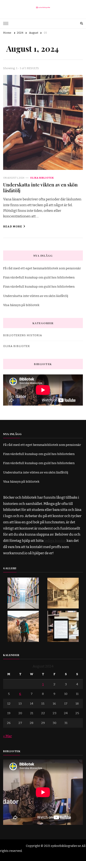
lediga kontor (55, 540)
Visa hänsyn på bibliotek (21, 305)
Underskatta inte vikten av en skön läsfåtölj (40, 187)
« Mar (7, 736)
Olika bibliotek (42, 177)
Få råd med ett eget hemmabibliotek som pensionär (42, 268)
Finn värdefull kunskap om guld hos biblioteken (39, 277)
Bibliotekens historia (22, 335)
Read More (12, 226)
